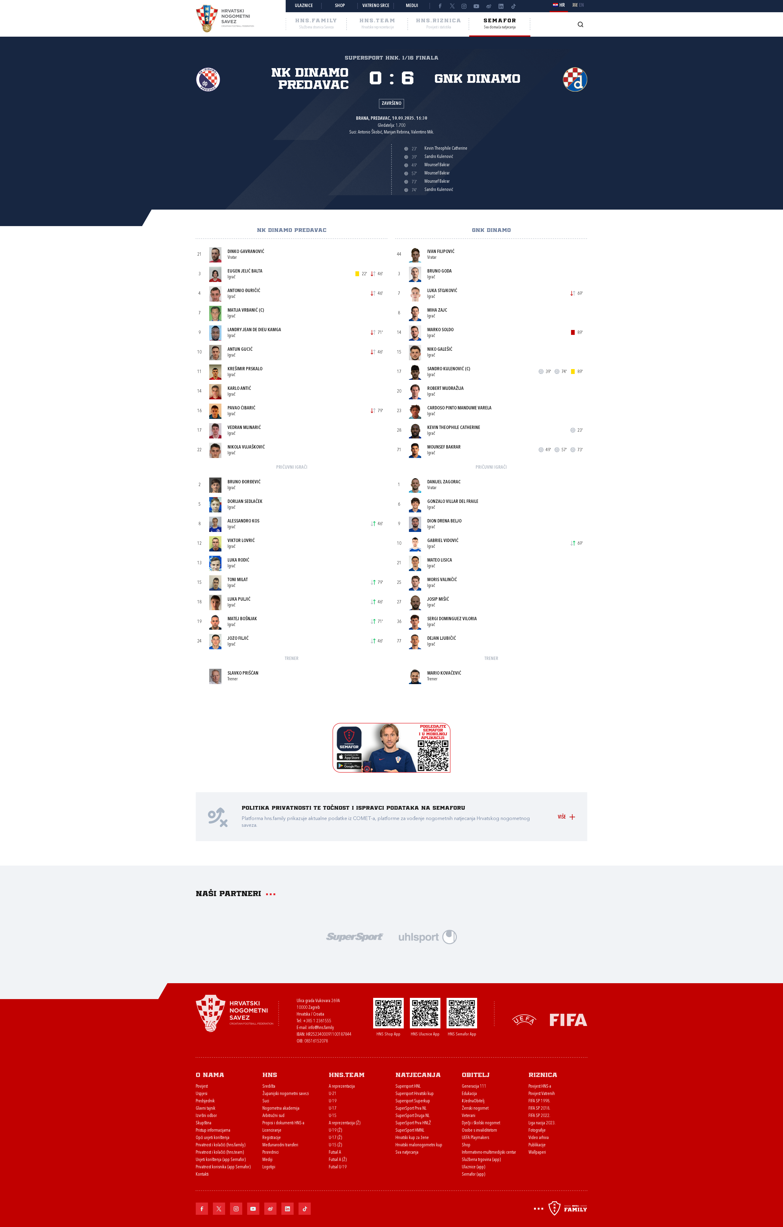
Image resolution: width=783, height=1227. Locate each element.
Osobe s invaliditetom (479, 1130)
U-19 (332, 1101)
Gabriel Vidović (442, 541)
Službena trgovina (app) (481, 1160)
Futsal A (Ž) (338, 1160)
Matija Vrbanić (243, 310)
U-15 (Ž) (335, 1145)
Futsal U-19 (338, 1167)
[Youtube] (476, 6)
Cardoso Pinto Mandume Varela (459, 408)
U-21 (332, 1094)
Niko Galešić (439, 349)
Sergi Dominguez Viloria (452, 619)
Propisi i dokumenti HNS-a (283, 1123)
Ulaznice (304, 6)
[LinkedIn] (501, 6)
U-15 (332, 1116)
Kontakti (202, 1174)
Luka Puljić (239, 599)
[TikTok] (513, 6)
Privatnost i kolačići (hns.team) (220, 1152)
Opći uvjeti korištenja (212, 1138)
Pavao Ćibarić (241, 408)
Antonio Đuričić (244, 291)
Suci (265, 1101)
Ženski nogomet (475, 1108)
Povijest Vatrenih (542, 1094)
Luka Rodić (238, 560)
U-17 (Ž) (335, 1138)
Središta (268, 1086)
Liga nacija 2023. (542, 1123)
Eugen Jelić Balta (245, 271)
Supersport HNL (408, 1086)
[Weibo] (489, 6)
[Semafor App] (391, 771)
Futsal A (335, 1152)
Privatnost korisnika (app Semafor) (223, 1167)
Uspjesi (201, 1094)
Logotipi (268, 1167)
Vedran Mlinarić (244, 428)
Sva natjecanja (406, 1152)
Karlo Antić (239, 388)
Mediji (412, 6)
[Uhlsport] (428, 936)
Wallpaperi (537, 1152)
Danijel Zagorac (444, 482)
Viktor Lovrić (241, 541)
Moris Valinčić (442, 580)
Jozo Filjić (238, 638)
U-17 (332, 1108)
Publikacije (537, 1145)
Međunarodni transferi (280, 1145)
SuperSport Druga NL (412, 1116)
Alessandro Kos (243, 521)
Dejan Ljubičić (441, 638)
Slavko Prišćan (243, 673)
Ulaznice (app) (473, 1167)
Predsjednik (205, 1101)
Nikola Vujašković (246, 447)
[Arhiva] (580, 24)
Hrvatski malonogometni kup (418, 1145)
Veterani (468, 1116)
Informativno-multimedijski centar (489, 1152)
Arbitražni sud (273, 1116)
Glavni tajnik (205, 1108)
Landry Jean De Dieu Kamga (254, 330)
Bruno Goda (439, 271)
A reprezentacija (342, 1086)
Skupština (203, 1123)
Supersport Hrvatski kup (414, 1094)
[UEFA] (524, 1019)
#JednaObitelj (473, 1101)
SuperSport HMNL (409, 1130)
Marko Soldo (440, 330)
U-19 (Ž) (335, 1130)
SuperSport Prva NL (410, 1108)
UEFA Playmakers (475, 1138)
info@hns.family (321, 1028)
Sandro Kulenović (445, 369)
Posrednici (270, 1152)
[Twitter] (452, 6)
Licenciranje (271, 1130)
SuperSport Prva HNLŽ (413, 1123)
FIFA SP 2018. (539, 1108)
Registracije (271, 1138)
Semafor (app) (473, 1174)
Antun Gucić (240, 349)
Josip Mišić (438, 599)
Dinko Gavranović (246, 252)
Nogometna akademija (280, 1108)
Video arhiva (539, 1138)
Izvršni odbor (206, 1116)
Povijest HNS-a (540, 1086)
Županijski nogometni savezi (285, 1094)
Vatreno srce (375, 6)
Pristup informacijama (213, 1130)
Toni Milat (238, 580)
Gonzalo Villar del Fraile (452, 502)
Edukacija (469, 1094)
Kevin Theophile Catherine (453, 428)
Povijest (202, 1086)
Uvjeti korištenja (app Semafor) (221, 1160)
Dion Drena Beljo (444, 521)
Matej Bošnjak (242, 619)
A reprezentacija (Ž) (344, 1123)
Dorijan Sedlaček (245, 502)
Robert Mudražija (445, 388)
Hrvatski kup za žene (412, 1138)
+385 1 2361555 (317, 1021)
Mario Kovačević (444, 673)
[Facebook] (440, 6)
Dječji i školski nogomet (481, 1123)
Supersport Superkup (412, 1101)
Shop (340, 6)
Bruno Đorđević (244, 482)
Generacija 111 (474, 1086)
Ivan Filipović (441, 252)
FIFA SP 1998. (539, 1101)
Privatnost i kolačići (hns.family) (220, 1145)
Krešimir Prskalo (245, 369)
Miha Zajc (437, 310)
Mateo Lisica (439, 560)
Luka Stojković (442, 291)
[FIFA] (568, 1019)
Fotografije (537, 1130)
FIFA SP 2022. (539, 1116)
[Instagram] (464, 6)
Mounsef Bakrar (444, 447)
